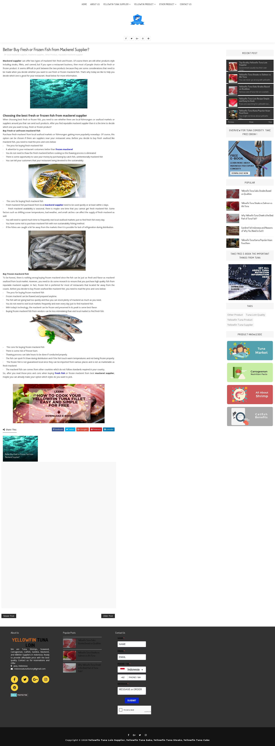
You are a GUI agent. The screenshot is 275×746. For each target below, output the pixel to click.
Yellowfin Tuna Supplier (115, 4)
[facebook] (126, 38)
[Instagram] (45, 679)
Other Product (166, 4)
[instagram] (143, 38)
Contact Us (186, 4)
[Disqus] (59, 498)
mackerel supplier (36, 54)
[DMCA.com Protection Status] (19, 694)
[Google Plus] (35, 679)
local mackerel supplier (17, 54)
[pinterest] (148, 38)
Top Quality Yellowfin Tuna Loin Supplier (253, 63)
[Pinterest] (14, 687)
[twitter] (131, 38)
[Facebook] (14, 679)
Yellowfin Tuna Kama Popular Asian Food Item (254, 111)
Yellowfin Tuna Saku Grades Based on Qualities (254, 87)
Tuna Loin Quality (255, 314)
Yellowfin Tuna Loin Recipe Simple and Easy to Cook (254, 99)
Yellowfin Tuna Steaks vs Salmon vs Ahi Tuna (255, 75)
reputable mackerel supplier (70, 54)
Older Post (108, 616)
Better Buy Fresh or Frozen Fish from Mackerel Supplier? (19, 455)
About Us (95, 4)
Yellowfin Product (144, 4)
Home (84, 4)
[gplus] (137, 38)
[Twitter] (25, 679)
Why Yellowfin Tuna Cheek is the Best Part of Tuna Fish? (89, 668)
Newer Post (8, 616)
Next (270, 122)
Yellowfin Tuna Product (239, 319)
